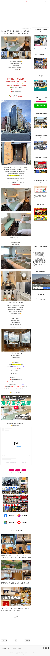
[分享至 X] (18, 472)
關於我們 (4, 648)
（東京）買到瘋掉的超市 (39, 258)
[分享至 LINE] (21, 472)
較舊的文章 (27, 640)
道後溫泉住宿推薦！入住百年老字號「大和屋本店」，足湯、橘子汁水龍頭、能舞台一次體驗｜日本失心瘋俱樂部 (15, 583)
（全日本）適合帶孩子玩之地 (40, 263)
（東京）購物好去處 (38, 254)
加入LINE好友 (20, 79)
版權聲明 (20, 648)
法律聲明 (15, 648)
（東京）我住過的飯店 (39, 252)
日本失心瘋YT (11, 79)
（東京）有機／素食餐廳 (39, 259)
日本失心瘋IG (20, 78)
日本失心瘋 (10, 78)
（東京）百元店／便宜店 (39, 260)
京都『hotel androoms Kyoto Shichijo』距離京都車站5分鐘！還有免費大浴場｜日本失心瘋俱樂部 (15, 609)
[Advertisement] (25, 15)
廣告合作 (10, 648)
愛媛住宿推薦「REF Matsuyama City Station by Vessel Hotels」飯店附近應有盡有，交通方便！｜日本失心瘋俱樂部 (16, 556)
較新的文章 (5, 640)
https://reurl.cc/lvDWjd (16, 92)
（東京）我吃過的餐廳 (39, 253)
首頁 (16, 640)
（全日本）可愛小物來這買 (40, 261)
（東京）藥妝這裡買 (38, 255)
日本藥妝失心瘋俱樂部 (19, 653)
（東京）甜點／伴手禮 (39, 256)
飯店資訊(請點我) (16, 184)
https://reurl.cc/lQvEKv (16, 89)
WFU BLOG (37, 653)
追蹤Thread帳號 (21, 81)
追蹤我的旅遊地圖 (10, 81)
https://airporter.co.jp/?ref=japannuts (16, 85)
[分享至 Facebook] (15, 472)
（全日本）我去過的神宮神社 (40, 265)
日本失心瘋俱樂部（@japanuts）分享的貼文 (16, 462)
